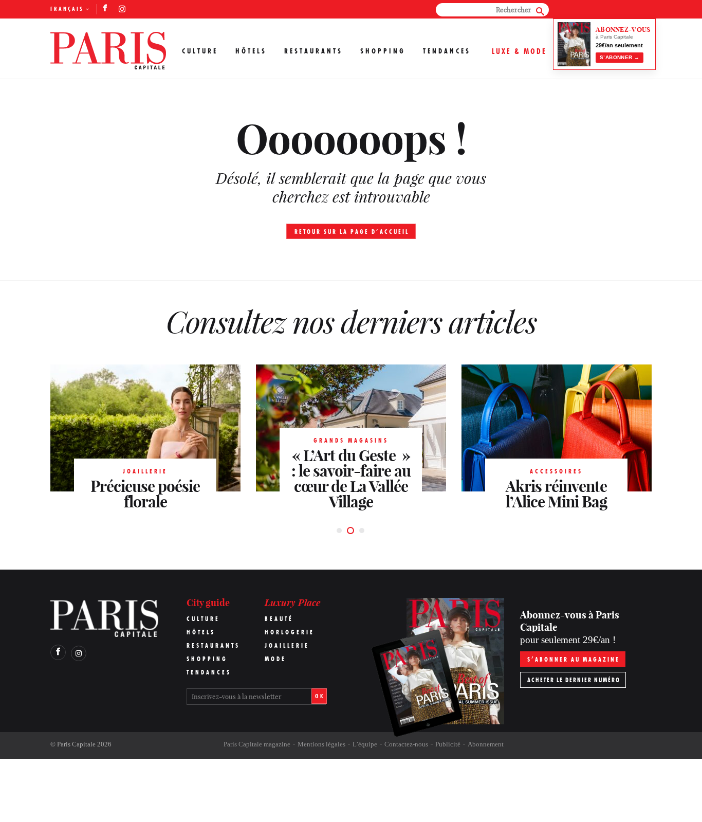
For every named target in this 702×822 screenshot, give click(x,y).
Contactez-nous (406, 744)
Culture (200, 51)
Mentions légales (321, 744)
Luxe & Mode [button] (519, 51)
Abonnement (486, 744)
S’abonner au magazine (573, 659)
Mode (275, 659)
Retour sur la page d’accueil (351, 231)
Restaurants (313, 51)
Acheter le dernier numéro (573, 680)
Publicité (447, 744)
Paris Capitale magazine (257, 744)
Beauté (279, 619)
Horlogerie (290, 632)
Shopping (382, 51)
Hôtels (251, 51)
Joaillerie (287, 645)
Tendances (447, 51)
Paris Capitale (76, 744)
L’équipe (365, 744)
